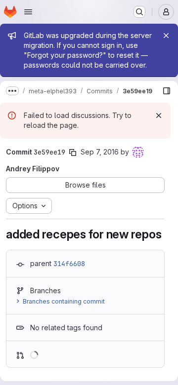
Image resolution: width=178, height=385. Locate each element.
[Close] (166, 35)
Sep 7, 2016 (100, 152)
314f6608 (69, 263)
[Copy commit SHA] (73, 152)
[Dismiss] (159, 115)
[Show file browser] (167, 91)
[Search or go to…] (139, 12)
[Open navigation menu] (28, 12)
